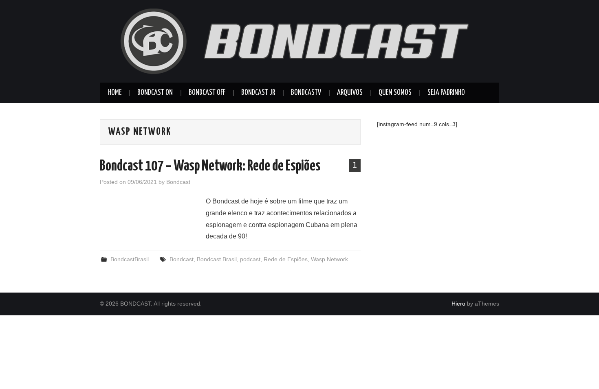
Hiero (458, 303)
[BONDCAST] (299, 40)
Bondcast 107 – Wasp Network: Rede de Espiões (210, 166)
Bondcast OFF (207, 92)
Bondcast (178, 182)
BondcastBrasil (129, 259)
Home (114, 92)
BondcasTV (306, 92)
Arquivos (350, 92)
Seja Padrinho (446, 92)
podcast (250, 259)
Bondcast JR (258, 92)
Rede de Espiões (286, 259)
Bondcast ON (155, 92)
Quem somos (395, 92)
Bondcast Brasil (217, 259)
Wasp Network (329, 259)
